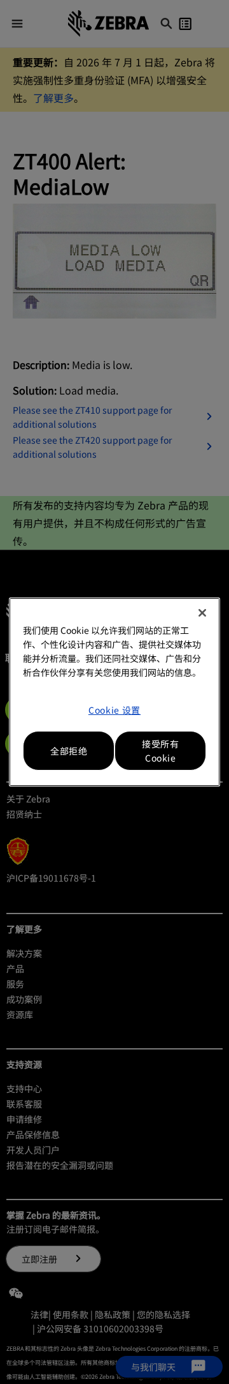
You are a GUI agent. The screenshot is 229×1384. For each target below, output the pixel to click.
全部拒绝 (68, 750)
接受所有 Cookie (160, 750)
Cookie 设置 (114, 709)
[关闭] (202, 613)
